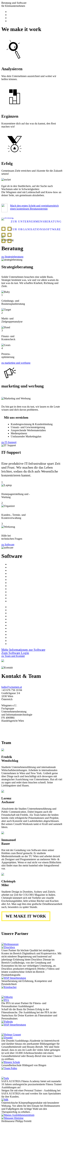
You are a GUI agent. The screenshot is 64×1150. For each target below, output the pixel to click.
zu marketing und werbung (15, 362)
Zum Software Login (15, 653)
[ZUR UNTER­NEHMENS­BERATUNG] (31, 224)
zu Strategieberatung (12, 256)
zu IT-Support (8, 442)
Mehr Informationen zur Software (23, 649)
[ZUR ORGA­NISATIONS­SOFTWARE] (31, 232)
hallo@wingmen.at (11, 687)
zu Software (7, 544)
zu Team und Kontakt (13, 656)
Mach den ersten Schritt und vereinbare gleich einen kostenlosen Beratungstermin (34, 207)
